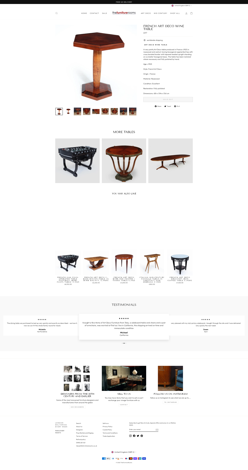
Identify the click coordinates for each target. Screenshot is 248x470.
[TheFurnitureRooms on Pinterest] (142, 436)
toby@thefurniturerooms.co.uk (86, 446)
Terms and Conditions (110, 433)
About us (79, 426)
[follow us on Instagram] (170, 378)
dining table (15, 323)
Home (84, 13)
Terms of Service (82, 436)
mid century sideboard (196, 323)
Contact (94, 13)
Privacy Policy (107, 426)
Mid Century (160, 13)
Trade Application (109, 436)
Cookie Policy (107, 430)
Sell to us (106, 423)
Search (78, 423)
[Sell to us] (124, 378)
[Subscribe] (157, 429)
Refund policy (81, 439)
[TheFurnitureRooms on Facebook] (134, 436)
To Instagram (170, 402)
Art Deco (146, 13)
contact (124, 404)
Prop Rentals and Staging (84, 433)
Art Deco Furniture (111, 322)
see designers (77, 407)
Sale (104, 13)
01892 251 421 (80, 443)
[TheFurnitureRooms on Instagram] (130, 436)
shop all (175, 13)
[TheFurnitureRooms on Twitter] (138, 436)
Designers (79, 430)
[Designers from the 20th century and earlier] (77, 378)
